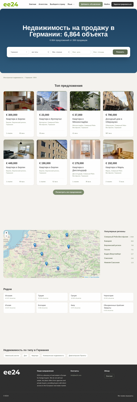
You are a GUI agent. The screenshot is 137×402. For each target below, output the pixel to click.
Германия (28, 77)
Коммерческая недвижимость (53, 355)
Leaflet (86, 277)
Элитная (32, 4)
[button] (35, 245)
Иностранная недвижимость (13, 77)
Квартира (35, 355)
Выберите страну (57, 4)
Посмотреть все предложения (68, 192)
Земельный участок (12, 355)
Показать (120, 52)
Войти (107, 4)
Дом (25, 355)
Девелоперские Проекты (77, 355)
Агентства (43, 4)
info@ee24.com (76, 375)
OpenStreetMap (94, 277)
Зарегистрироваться (122, 4)
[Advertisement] (67, 210)
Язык (70, 4)
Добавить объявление (91, 4)
